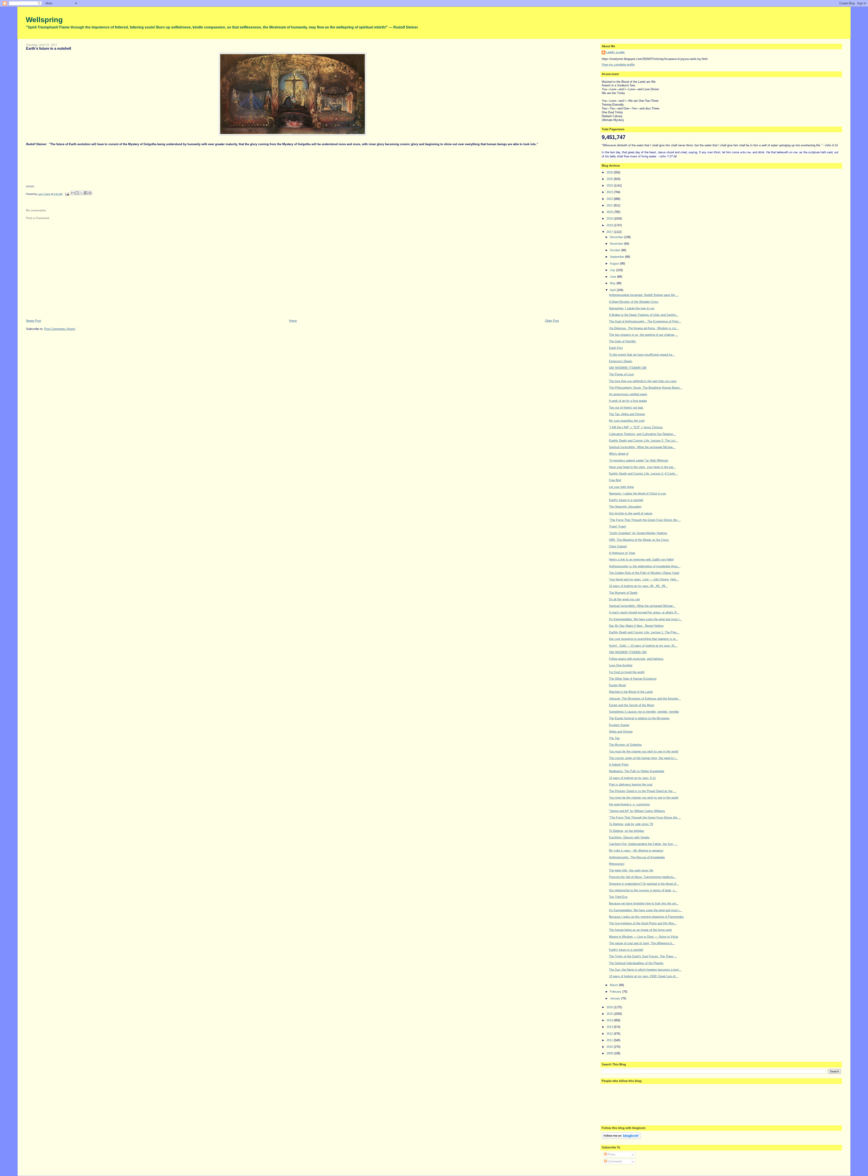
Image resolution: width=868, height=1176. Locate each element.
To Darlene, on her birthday (626, 831)
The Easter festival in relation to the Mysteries (639, 718)
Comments (614, 1161)
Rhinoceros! (617, 864)
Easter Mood (617, 685)
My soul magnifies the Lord (626, 420)
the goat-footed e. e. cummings (629, 804)
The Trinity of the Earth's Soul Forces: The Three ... (643, 956)
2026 (610, 172)
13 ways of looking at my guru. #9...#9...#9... (638, 586)
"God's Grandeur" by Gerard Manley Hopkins (638, 533)
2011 (610, 1040)
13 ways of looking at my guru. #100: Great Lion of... (643, 976)
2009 (610, 1053)
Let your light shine (621, 487)
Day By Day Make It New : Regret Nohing (636, 625)
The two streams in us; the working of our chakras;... (643, 334)
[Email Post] (67, 194)
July (613, 270)
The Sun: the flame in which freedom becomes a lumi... (645, 969)
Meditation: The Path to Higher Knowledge (636, 771)
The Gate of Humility (622, 341)
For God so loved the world (626, 672)
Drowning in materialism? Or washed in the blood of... (644, 883)
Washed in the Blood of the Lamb (631, 691)
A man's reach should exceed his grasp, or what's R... (644, 612)
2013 (610, 1027)
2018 (610, 225)
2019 (610, 218)
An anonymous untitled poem (628, 394)
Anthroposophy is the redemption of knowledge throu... (644, 566)
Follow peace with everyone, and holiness (636, 658)
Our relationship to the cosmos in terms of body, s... (643, 890)
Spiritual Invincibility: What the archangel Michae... (642, 447)
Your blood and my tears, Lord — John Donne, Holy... (644, 579)
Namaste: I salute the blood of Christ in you (637, 493)
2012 (610, 1033)
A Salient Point (618, 764)
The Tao (614, 738)
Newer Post (33, 320)
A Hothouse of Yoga (622, 553)
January (615, 998)
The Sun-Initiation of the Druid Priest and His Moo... (643, 923)
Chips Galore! (618, 546)
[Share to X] (81, 193)
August (615, 263)
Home (293, 320)
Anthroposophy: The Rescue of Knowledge (637, 857)
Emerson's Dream (620, 361)
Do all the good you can (624, 599)
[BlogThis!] (77, 193)
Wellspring (44, 20)
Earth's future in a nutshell (626, 500)
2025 (610, 179)
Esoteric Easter (619, 725)
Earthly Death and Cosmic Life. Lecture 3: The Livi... (643, 440)
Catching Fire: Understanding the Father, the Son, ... (643, 844)
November (617, 243)
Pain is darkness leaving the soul (630, 784)
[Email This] (73, 193)
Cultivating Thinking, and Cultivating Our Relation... (642, 434)
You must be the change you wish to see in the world (643, 751)
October (615, 250)
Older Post (552, 320)
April (613, 290)
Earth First (616, 348)
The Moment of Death (623, 592)
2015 (610, 1013)
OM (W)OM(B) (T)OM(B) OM (627, 367)
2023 (610, 192)
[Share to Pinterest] (90, 193)
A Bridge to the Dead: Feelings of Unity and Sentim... (644, 315)
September (617, 256)
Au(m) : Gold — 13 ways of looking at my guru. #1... (643, 645)
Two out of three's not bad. (626, 407)
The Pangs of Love (621, 374)
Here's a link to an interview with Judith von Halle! (641, 559)
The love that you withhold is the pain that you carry (643, 381)
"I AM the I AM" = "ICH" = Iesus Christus (636, 427)
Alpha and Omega (620, 731)
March (614, 985)
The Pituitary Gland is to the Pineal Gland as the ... (642, 791)
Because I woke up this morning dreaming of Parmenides (646, 916)
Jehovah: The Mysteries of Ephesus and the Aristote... (645, 698)
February (616, 991)
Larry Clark (615, 52)
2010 (610, 1046)
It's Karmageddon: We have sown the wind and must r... (645, 619)
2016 (610, 1007)
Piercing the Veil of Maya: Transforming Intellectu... (642, 877)
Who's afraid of (618, 453)
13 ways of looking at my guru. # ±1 (632, 778)
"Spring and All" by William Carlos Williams (637, 811)
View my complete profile (618, 64)
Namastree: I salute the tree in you (631, 308)
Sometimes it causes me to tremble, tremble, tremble (644, 711)
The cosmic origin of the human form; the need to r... (643, 758)
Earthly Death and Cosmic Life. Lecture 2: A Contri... (643, 473)
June (613, 276)
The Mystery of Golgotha (625, 744)
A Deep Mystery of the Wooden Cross (633, 301)
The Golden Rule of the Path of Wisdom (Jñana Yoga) (644, 573)
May (613, 283)
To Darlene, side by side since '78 (631, 824)
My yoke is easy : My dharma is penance (636, 850)
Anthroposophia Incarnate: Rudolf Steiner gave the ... (644, 295)
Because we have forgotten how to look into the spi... (644, 903)
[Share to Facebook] (85, 193)
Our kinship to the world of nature (630, 513)
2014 (610, 1020)
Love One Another (620, 665)
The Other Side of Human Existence (632, 678)
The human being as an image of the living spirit (640, 930)
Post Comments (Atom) (59, 329)
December (617, 237)
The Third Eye (618, 897)
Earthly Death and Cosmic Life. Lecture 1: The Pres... (644, 632)
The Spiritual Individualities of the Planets (636, 963)
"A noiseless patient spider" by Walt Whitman (638, 460)
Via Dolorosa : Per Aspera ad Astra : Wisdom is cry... (644, 328)
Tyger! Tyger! (617, 526)
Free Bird (615, 480)
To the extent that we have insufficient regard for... (642, 354)
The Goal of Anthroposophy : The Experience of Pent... (645, 321)
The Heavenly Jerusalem (625, 506)
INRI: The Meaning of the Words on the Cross (639, 540)
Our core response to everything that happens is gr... (643, 639)
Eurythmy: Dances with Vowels (629, 837)
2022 (610, 199)
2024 (610, 185)
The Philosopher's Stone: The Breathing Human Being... (645, 387)
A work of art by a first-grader (628, 400)
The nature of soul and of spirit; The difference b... (642, 943)
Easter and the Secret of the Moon (631, 705)
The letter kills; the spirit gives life (631, 870)
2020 (610, 212)
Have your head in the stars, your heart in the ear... (642, 467)
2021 (610, 205)
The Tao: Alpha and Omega (627, 414)
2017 (610, 232)
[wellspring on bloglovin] (621, 1138)
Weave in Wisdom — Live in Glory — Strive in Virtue (643, 936)
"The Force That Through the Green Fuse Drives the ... (645, 520)
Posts (611, 1154)
